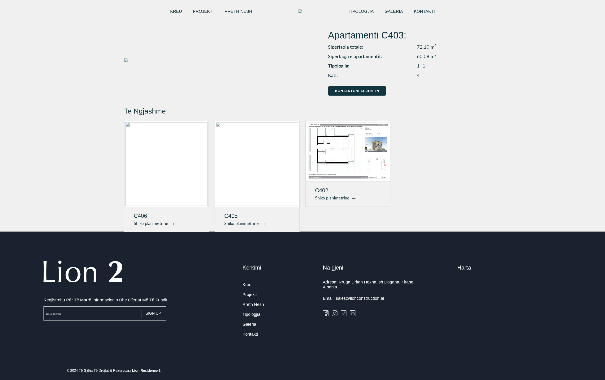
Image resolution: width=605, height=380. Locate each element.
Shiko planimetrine (152, 224)
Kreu (246, 284)
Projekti (249, 294)
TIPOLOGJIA (361, 11)
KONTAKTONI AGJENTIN (357, 91)
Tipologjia (251, 314)
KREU (176, 11)
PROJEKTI (203, 11)
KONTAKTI (424, 11)
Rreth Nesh (253, 304)
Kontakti (250, 334)
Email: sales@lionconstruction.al (353, 298)
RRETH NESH (238, 11)
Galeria (249, 324)
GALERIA (394, 11)
